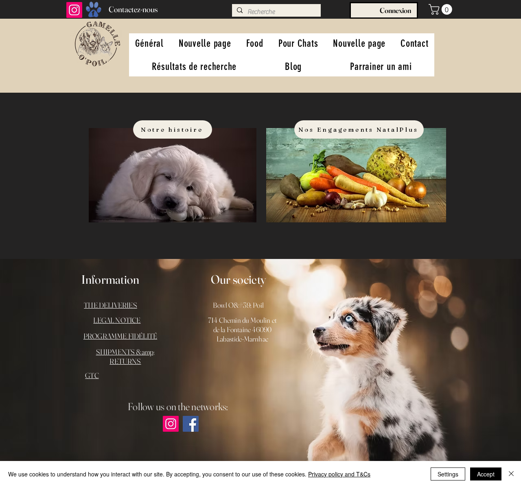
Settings (448, 474)
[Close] (511, 473)
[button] (442, 9)
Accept (486, 474)
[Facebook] (191, 424)
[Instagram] (74, 10)
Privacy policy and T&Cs (339, 474)
